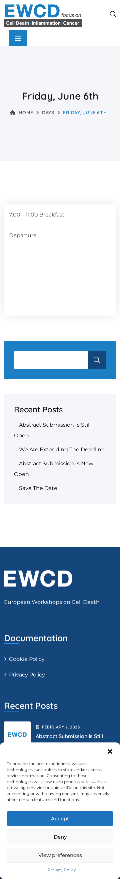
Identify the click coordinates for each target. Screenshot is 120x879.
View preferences (60, 855)
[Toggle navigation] (18, 38)
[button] (110, 750)
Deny (60, 837)
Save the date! (39, 488)
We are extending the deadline (62, 449)
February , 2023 (61, 726)
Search (97, 360)
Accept (60, 818)
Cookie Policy (27, 659)
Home (26, 113)
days (48, 113)
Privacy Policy (62, 869)
